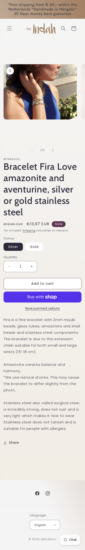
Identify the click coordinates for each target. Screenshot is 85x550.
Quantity (10, 257)
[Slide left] (32, 150)
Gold (34, 246)
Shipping (29, 230)
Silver (13, 246)
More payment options (42, 308)
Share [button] (14, 442)
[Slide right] (53, 150)
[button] (9, 28)
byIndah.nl (48, 539)
